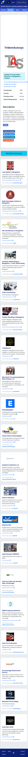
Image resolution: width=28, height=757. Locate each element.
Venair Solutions (8, 498)
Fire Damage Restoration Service (11, 671)
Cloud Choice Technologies (12, 436)
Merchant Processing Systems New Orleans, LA (13, 378)
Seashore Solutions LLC (10, 465)
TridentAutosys (14, 47)
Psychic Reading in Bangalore (13, 317)
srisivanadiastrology (18, 213)
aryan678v (15, 508)
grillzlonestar (16, 739)
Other (6, 125)
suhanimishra (16, 299)
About (4, 751)
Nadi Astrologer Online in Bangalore (11, 202)
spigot (14, 243)
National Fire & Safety (10, 701)
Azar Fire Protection (9, 643)
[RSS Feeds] (13, 753)
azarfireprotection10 (18, 652)
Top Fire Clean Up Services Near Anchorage (11, 582)
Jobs (17, 10)
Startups (10, 10)
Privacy (23, 751)
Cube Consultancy (8, 292)
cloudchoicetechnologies (8, 446)
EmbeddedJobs (7, 410)
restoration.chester (18, 683)
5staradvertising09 (18, 274)
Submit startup (21, 2)
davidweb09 (16, 391)
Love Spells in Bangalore (11, 172)
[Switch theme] (8, 2)
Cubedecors (6, 348)
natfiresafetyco (17, 708)
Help (9, 751)
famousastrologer (17, 329)
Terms (4, 754)
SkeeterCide (6, 525)
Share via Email (9, 140)
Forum (24, 10)
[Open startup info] (10, 165)
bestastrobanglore (18, 183)
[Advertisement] (14, 31)
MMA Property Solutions (11, 610)
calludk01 (15, 563)
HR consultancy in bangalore (12, 231)
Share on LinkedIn (9, 137)
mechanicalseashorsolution (9, 479)
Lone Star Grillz (7, 727)
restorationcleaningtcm (8, 592)
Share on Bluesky (9, 134)
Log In (13, 2)
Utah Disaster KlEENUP (10, 554)
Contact (22, 754)
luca (14, 418)
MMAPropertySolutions (8, 625)
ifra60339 (14, 535)
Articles (3, 10)
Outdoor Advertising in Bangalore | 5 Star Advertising (13, 262)
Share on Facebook (9, 131)
